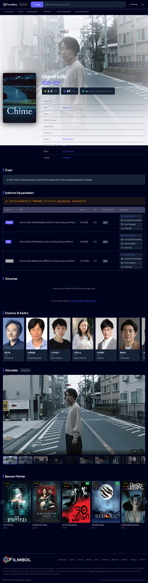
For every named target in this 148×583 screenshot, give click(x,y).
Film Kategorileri (64, 11)
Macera (133, 560)
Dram (97, 560)
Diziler (80, 560)
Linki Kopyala (129, 224)
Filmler (72, 560)
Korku (56, 83)
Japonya (66, 107)
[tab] (10, 460)
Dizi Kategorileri (82, 11)
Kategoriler (32, 11)
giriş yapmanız (64, 201)
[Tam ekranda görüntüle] (141, 451)
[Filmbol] (17, 559)
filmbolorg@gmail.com (98, 571)
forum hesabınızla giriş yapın (83, 300)
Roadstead (67, 139)
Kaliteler (47, 11)
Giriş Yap (133, 4)
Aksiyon (115, 560)
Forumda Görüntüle (132, 220)
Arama (89, 560)
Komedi (105, 560)
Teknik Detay (129, 216)
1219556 (66, 157)
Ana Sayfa (9, 11)
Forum (20, 11)
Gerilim (46, 83)
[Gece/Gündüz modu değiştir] (143, 4)
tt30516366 (68, 151)
